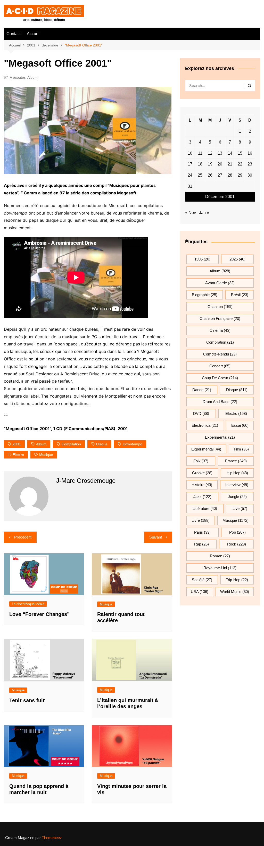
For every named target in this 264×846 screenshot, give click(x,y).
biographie (204, 294)
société (202, 580)
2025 (237, 259)
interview (236, 485)
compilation (71, 444)
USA (199, 591)
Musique (106, 604)
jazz (202, 496)
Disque (102, 444)
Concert (219, 366)
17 (190, 164)
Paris (202, 532)
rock (236, 544)
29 (240, 175)
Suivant (155, 537)
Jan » (204, 212)
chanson (220, 306)
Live (240, 508)
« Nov (190, 212)
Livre (201, 520)
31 (190, 186)
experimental (220, 437)
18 (200, 164)
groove (202, 473)
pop (237, 532)
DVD (201, 413)
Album (32, 77)
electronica (205, 425)
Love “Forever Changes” (39, 614)
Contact (13, 33)
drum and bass (220, 401)
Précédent (22, 537)
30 (250, 175)
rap (201, 544)
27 (220, 175)
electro (18, 455)
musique (46, 455)
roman (220, 556)
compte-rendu (220, 354)
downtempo (132, 444)
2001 (17, 444)
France (236, 461)
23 (250, 164)
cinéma (220, 330)
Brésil (239, 294)
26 (210, 175)
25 (200, 175)
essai (240, 425)
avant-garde (220, 283)
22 (240, 164)
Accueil (33, 33)
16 (250, 153)
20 (220, 164)
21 (230, 164)
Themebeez (52, 837)
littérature (205, 508)
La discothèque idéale (28, 604)
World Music (234, 591)
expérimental (206, 449)
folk (200, 461)
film (241, 449)
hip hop (237, 473)
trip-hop (237, 580)
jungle (237, 496)
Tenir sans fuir (27, 700)
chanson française (220, 318)
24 (190, 175)
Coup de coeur (220, 378)
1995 (202, 259)
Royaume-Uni (219, 568)
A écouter (17, 77)
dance (201, 390)
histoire (202, 485)
